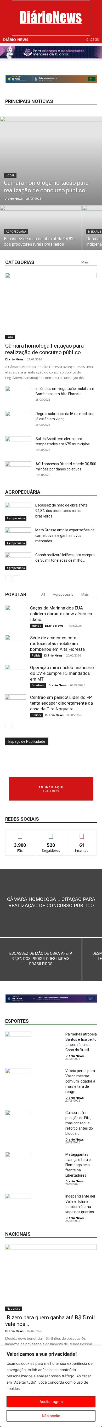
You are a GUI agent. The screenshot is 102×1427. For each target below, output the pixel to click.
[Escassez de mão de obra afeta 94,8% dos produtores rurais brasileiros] (41, 235)
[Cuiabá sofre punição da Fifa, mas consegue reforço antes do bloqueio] (18, 1119)
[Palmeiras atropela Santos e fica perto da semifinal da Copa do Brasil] (18, 1041)
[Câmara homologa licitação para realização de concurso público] (51, 161)
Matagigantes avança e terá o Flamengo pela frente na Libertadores (78, 1164)
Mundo (36, 626)
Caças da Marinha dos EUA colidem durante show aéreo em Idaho (62, 613)
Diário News (15, 40)
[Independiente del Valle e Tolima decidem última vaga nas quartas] (18, 1203)
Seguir (51, 834)
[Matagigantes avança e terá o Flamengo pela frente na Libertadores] (18, 1161)
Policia (36, 655)
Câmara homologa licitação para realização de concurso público (44, 349)
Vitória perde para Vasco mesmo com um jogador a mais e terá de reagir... (80, 1081)
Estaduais (38, 685)
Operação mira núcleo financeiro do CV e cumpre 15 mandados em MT (62, 673)
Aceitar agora (51, 1401)
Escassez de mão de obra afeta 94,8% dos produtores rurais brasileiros (61, 510)
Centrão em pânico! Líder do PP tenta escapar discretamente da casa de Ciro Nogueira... (61, 703)
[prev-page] (8, 579)
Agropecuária (16, 231)
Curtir (20, 834)
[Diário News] (51, 18)
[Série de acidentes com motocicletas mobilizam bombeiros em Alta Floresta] (15, 645)
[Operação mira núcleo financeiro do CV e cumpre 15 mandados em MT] (15, 675)
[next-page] (17, 579)
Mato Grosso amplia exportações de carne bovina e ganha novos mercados (65, 535)
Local (10, 175)
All (43, 594)
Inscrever (82, 834)
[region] (51, 1386)
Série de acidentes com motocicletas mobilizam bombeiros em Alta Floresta (57, 643)
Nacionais (13, 1308)
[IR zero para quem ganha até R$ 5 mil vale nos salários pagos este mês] (51, 1278)
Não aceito (51, 1415)
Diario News (13, 198)
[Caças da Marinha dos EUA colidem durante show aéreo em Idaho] (15, 615)
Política (37, 715)
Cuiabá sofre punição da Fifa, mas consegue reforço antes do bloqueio (79, 1123)
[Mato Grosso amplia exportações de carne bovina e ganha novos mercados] (18, 536)
